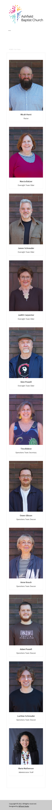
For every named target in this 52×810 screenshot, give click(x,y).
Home (11, 49)
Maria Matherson (26, 768)
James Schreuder (26, 248)
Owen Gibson (26, 515)
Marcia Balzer (26, 181)
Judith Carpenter (26, 315)
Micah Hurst (26, 114)
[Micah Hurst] (26, 85)
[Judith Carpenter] (26, 285)
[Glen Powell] (26, 352)
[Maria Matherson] (26, 746)
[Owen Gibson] (26, 486)
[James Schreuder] (26, 219)
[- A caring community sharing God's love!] (26, 23)
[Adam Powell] (26, 620)
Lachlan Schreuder (26, 716)
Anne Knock (26, 582)
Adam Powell (26, 649)
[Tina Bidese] (26, 419)
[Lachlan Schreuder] (26, 686)
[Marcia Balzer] (26, 152)
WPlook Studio (24, 806)
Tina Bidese (26, 448)
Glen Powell (26, 381)
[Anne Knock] (26, 553)
